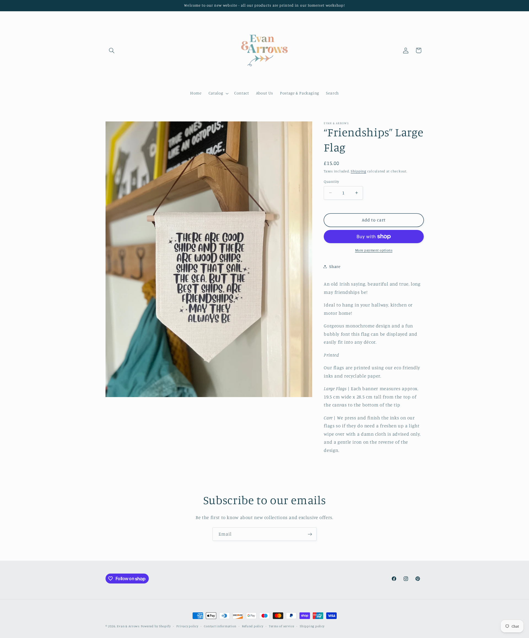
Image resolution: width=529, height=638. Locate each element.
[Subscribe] (310, 534)
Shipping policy (312, 626)
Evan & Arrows (128, 626)
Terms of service (281, 626)
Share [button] (334, 266)
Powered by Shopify (156, 626)
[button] (112, 50)
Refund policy (252, 626)
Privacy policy (187, 626)
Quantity (331, 181)
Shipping (358, 171)
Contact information (220, 626)
